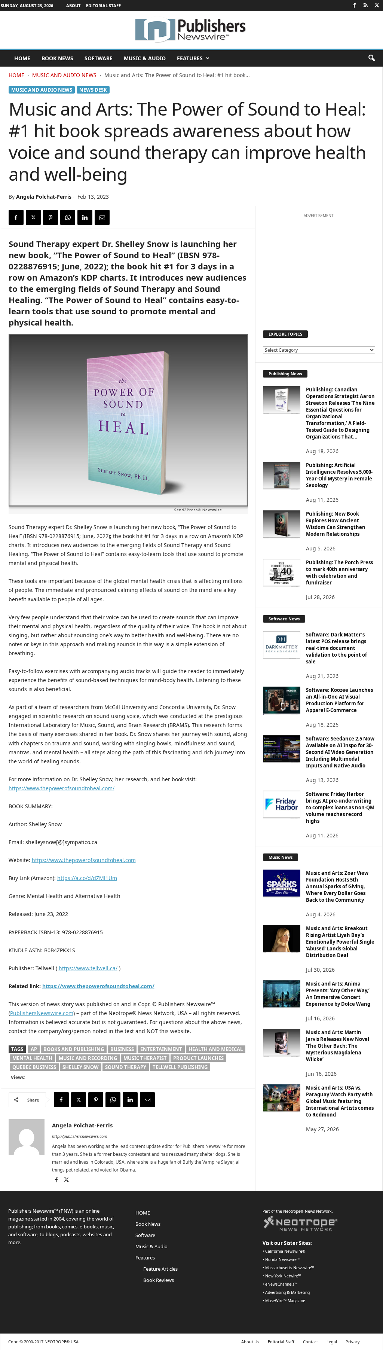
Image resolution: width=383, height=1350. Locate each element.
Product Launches (198, 1058)
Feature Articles (160, 1268)
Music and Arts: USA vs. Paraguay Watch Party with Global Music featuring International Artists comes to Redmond (340, 1101)
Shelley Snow (80, 1067)
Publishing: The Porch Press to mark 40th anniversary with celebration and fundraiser (339, 572)
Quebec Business (34, 1067)
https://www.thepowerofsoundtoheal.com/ (61, 788)
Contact (310, 1341)
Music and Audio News (64, 75)
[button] (371, 58)
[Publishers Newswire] (191, 30)
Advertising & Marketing (287, 1292)
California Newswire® (285, 1251)
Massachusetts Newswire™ (289, 1267)
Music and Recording (88, 1058)
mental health (32, 1058)
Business (122, 1049)
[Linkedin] (84, 217)
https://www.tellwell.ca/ (88, 968)
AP (34, 1049)
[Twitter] (377, 5)
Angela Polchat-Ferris (43, 196)
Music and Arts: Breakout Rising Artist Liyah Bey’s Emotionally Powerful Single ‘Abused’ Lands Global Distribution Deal (340, 942)
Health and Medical (216, 1049)
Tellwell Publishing (180, 1067)
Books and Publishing (73, 1049)
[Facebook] (354, 5)
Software (99, 58)
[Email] (102, 217)
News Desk (93, 89)
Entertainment (161, 1049)
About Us (250, 1341)
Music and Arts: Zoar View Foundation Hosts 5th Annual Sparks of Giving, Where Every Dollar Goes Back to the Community (337, 886)
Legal (332, 1341)
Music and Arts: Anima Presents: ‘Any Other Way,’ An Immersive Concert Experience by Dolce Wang (338, 993)
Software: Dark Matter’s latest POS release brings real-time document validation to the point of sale (336, 648)
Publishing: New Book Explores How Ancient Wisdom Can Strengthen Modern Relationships (335, 523)
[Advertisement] (319, 268)
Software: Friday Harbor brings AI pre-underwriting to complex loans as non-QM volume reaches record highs (340, 807)
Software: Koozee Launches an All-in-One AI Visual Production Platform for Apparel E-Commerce (339, 700)
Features (190, 58)
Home (16, 75)
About (73, 5)
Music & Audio (145, 58)
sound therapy (125, 1067)
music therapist (145, 1058)
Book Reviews (158, 1280)
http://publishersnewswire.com (79, 1136)
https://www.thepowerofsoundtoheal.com (84, 860)
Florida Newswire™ (282, 1259)
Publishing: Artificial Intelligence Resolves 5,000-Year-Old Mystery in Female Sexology (339, 475)
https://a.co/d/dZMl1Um (87, 878)
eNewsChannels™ (281, 1284)
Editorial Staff (103, 5)
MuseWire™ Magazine (285, 1300)
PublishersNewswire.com (41, 1013)
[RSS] (365, 5)
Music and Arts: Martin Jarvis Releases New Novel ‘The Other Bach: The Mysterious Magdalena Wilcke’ (337, 1046)
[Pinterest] (50, 217)
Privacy (353, 1341)
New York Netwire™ (283, 1276)
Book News (57, 58)
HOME (22, 58)
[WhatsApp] (67, 217)
